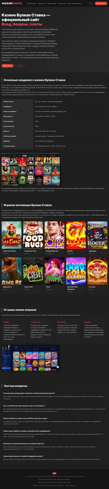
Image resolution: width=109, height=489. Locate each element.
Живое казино (52, 3)
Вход (90, 3)
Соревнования (31, 3)
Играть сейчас (7, 65)
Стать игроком (101, 3)
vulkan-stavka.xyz (71, 485)
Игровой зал (42, 3)
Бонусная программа (74, 3)
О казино (19, 65)
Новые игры (62, 3)
